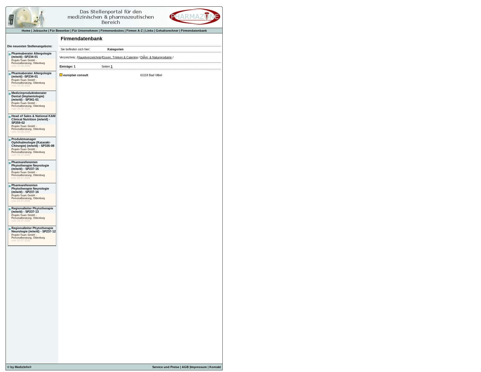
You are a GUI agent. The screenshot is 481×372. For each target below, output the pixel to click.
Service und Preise (165, 367)
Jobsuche (40, 30)
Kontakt (215, 367)
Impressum (198, 367)
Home (26, 30)
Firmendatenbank (194, 30)
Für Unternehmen (85, 30)
